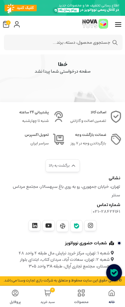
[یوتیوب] (48, 225)
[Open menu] (118, 24)
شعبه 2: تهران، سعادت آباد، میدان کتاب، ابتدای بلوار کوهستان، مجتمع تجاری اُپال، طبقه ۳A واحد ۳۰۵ (67, 263)
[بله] (76, 226)
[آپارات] (62, 226)
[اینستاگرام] (90, 225)
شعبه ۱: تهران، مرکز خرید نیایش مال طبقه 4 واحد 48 (65, 253)
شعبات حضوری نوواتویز (86, 243)
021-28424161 (106, 211)
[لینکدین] (35, 225)
